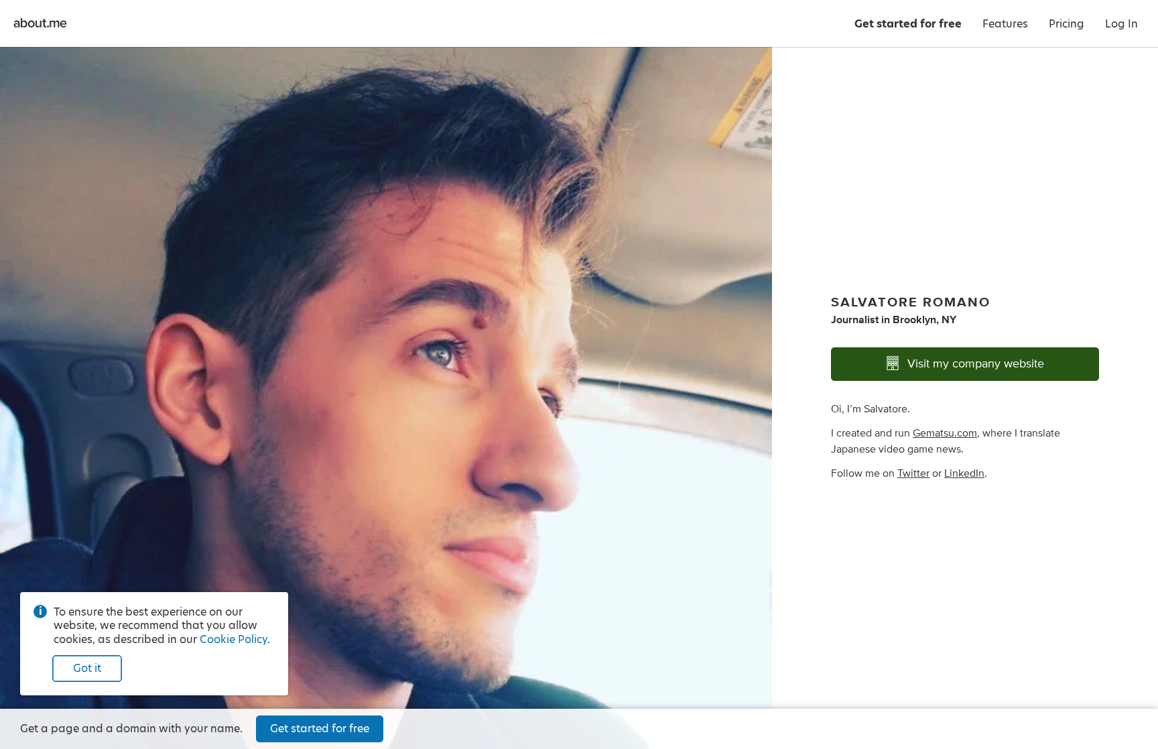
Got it (87, 668)
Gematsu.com (945, 433)
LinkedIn (964, 473)
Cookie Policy (233, 639)
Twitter (913, 473)
